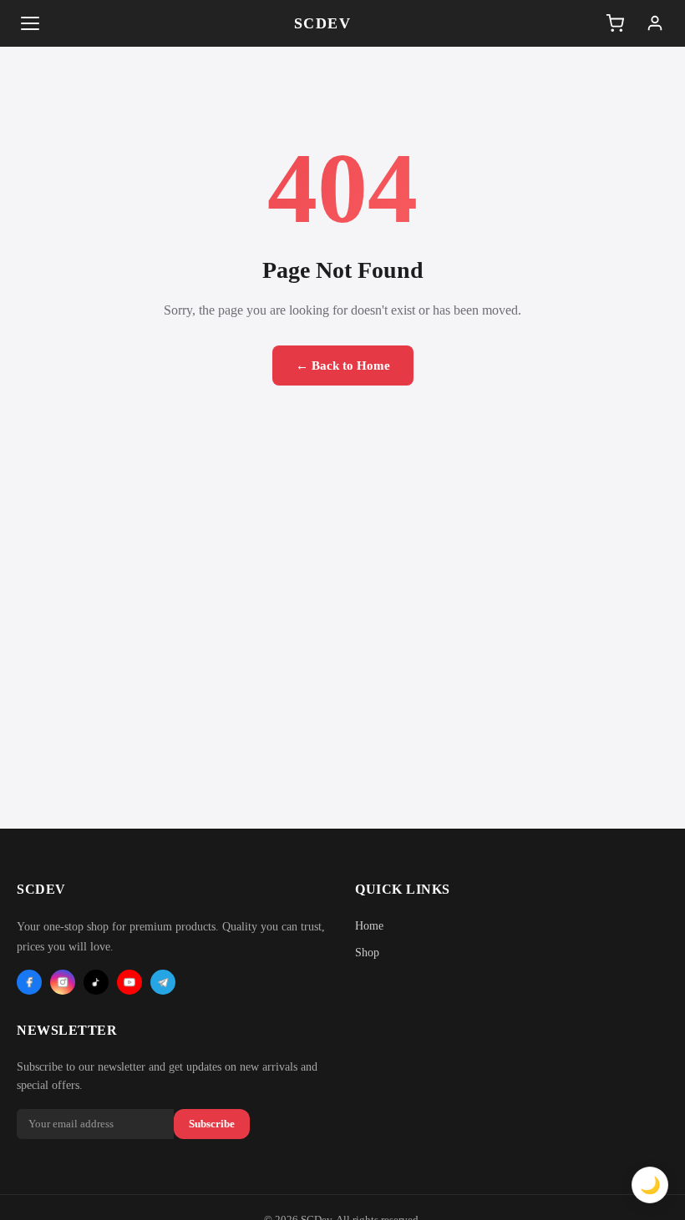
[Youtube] (129, 982)
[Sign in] (655, 23)
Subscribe (212, 1123)
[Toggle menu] (30, 23)
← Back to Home (343, 365)
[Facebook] (29, 982)
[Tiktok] (96, 982)
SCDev (323, 23)
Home (369, 926)
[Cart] (615, 23)
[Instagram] (62, 982)
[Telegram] (162, 982)
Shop (367, 952)
